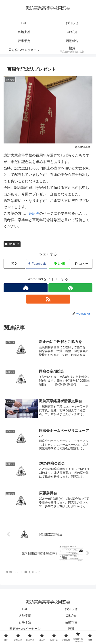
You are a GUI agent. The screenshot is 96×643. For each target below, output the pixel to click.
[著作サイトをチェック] (26, 287)
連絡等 (34, 213)
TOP (25, 609)
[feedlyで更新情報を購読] (70, 287)
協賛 (71, 628)
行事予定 (25, 622)
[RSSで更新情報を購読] (48, 299)
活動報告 (71, 622)
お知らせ (13, 244)
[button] (81, 264)
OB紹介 (71, 615)
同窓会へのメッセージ (25, 628)
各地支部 (25, 615)
